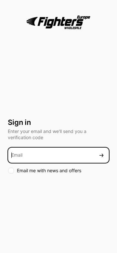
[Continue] (101, 155)
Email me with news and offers (49, 170)
